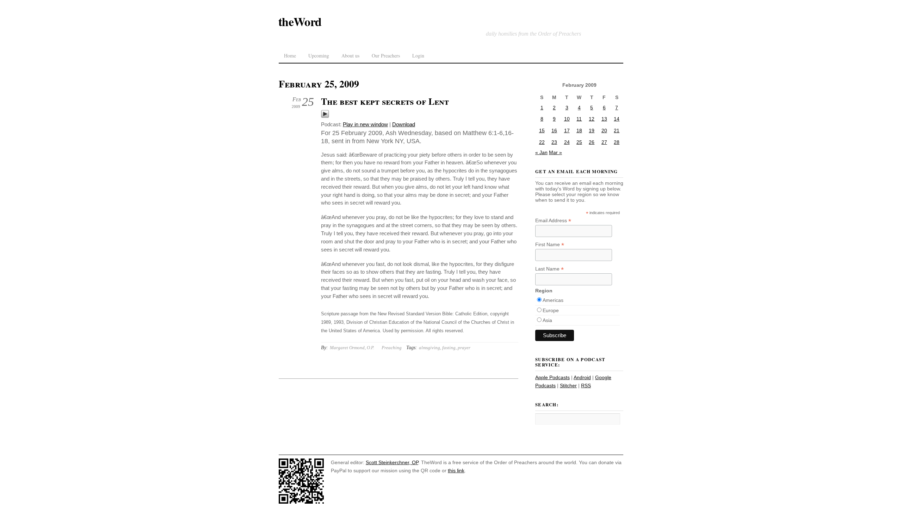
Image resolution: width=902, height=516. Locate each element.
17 (567, 130)
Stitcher (568, 385)
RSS (586, 385)
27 (604, 142)
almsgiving (429, 347)
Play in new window (365, 124)
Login (418, 55)
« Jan (541, 152)
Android (582, 377)
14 (616, 119)
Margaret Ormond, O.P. (352, 347)
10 (567, 119)
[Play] (325, 116)
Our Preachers (386, 55)
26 (591, 142)
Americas (553, 300)
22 (542, 142)
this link (456, 470)
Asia (547, 320)
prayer (464, 347)
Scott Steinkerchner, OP (392, 462)
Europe (551, 310)
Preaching (392, 347)
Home (290, 55)
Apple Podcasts (552, 377)
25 (579, 142)
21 (616, 130)
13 (604, 119)
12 (591, 119)
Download (403, 124)
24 (567, 142)
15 (542, 130)
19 (591, 130)
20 (604, 130)
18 (579, 130)
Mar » (555, 152)
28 (616, 142)
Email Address (553, 220)
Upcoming (318, 55)
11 (579, 119)
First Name (549, 244)
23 (554, 142)
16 (554, 130)
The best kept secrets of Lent (385, 101)
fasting (449, 347)
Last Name (549, 269)
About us (350, 55)
